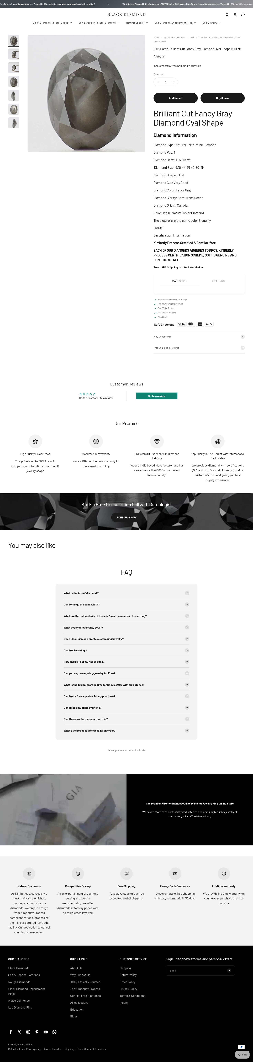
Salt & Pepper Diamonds (174, 37)
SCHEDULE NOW (126, 517)
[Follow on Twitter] (19, 1032)
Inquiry (124, 1002)
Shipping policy (73, 1049)
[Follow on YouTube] (45, 1032)
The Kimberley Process (85, 989)
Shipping (182, 65)
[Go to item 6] (13, 110)
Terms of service (52, 1049)
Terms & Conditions (132, 995)
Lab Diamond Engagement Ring (173, 22)
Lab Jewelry (210, 22)
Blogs (73, 1016)
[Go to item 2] (13, 55)
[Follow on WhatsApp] (54, 1032)
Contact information (95, 1049)
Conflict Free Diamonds (85, 995)
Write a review (157, 396)
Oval (192, 37)
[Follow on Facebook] (10, 1032)
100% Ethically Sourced (85, 982)
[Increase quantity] (173, 82)
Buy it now (222, 98)
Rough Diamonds (19, 982)
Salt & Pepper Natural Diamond (97, 22)
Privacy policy (33, 1049)
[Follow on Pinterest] (37, 1032)
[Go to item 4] (13, 82)
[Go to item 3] (13, 68)
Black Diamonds (18, 968)
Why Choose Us (80, 975)
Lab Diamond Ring (20, 1007)
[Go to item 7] (13, 123)
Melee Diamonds (19, 1000)
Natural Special (135, 22)
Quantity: (159, 74)
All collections (79, 1002)
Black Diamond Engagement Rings (26, 991)
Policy (105, 466)
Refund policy (15, 1049)
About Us (76, 968)
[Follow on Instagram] (28, 1032)
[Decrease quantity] (159, 82)
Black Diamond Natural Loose (50, 22)
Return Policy (128, 975)
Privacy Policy (128, 989)
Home (156, 37)
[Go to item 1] (13, 41)
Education (76, 1009)
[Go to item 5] (13, 96)
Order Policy (127, 982)
